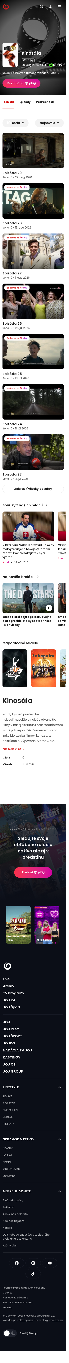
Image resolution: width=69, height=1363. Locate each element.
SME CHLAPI (10, 1110)
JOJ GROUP (13, 1071)
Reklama (8, 1207)
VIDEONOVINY (12, 1169)
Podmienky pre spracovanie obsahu (24, 1287)
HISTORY (8, 1124)
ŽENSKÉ (7, 1096)
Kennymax (26, 1320)
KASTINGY (11, 1057)
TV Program (13, 993)
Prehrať (27, 872)
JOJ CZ (9, 1064)
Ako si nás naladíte (15, 1214)
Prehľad (8, 102)
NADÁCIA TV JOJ (17, 1050)
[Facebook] (16, 1263)
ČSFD (26, 60)
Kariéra (7, 1228)
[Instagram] (33, 1263)
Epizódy (25, 102)
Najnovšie (47, 123)
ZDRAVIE (8, 1117)
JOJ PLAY (11, 1029)
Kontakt (7, 1307)
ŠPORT (7, 1162)
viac (53, 73)
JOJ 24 (9, 1000)
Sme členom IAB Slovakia (18, 1302)
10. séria (13, 123)
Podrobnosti (45, 102)
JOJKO (9, 1043)
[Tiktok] (33, 1273)
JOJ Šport (11, 1007)
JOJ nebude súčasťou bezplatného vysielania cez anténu (26, 1237)
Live (6, 979)
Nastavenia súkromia (15, 1297)
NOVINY (8, 1148)
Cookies (7, 1292)
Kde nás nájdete (14, 1221)
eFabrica (57, 1320)
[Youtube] (49, 1263)
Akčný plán (10, 1245)
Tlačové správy (13, 1200)
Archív (8, 986)
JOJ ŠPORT (12, 1036)
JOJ (6, 1022)
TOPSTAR (9, 1103)
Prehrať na (15, 83)
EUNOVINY (9, 1176)
